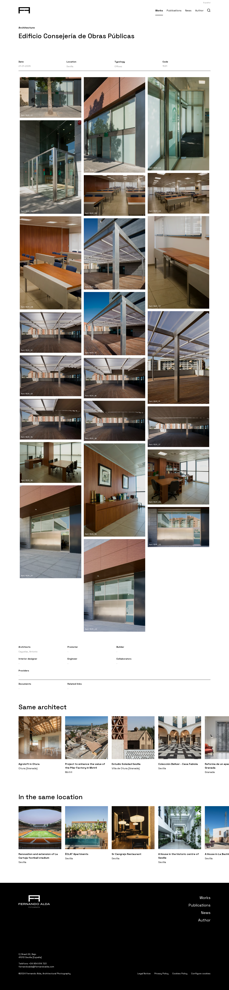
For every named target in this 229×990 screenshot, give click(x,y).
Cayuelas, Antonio (28, 651)
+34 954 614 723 (38, 963)
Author (199, 10)
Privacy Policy (161, 973)
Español (206, 2)
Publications (174, 10)
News (188, 10)
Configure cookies (200, 973)
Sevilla (70, 66)
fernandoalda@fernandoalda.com (36, 966)
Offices (118, 66)
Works (159, 10)
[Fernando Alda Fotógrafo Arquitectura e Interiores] (24, 9)
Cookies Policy (179, 973)
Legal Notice (144, 973)
